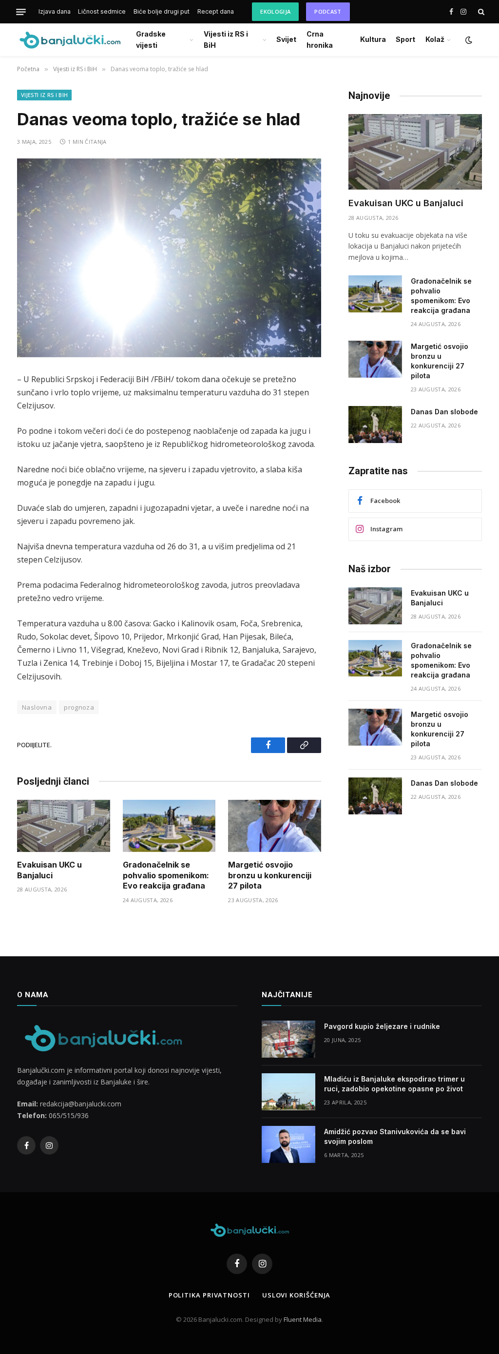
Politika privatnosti (209, 1295)
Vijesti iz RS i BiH (226, 39)
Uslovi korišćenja (296, 1295)
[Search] (480, 12)
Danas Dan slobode (444, 411)
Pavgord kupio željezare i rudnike (382, 1026)
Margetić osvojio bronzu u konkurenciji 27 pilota (269, 875)
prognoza (79, 707)
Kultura (373, 39)
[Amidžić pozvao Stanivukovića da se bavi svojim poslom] (288, 1144)
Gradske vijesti (151, 39)
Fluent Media (303, 1319)
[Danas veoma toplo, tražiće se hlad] (169, 257)
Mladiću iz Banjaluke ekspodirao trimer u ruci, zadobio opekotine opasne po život (394, 1084)
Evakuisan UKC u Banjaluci (49, 870)
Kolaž (434, 39)
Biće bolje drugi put (162, 11)
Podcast (327, 11)
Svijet (286, 39)
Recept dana (215, 11)
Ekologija (275, 11)
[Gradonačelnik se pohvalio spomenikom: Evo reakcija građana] (169, 826)
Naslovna (37, 707)
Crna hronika (320, 39)
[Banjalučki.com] (70, 40)
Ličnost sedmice (102, 11)
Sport (405, 39)
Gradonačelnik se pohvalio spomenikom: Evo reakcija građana (166, 875)
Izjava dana (54, 11)
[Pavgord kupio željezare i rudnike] (288, 1039)
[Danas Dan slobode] (375, 424)
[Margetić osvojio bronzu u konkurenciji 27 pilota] (274, 826)
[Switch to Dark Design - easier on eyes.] (468, 40)
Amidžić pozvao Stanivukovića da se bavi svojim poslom (395, 1136)
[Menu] (21, 11)
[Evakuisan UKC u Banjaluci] (63, 826)
